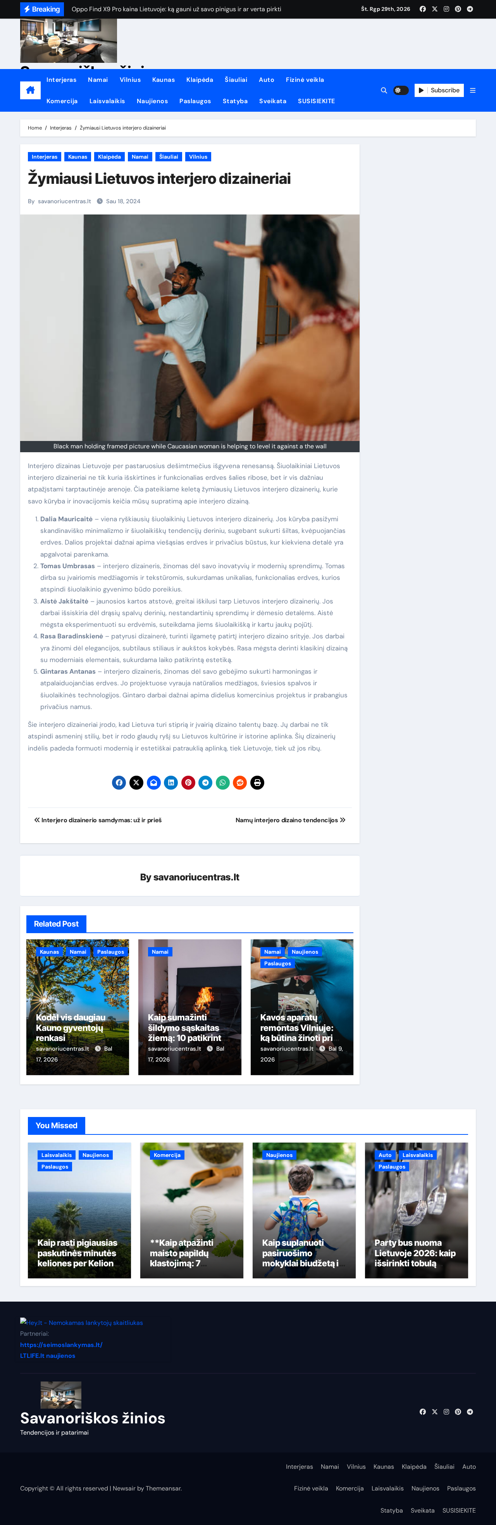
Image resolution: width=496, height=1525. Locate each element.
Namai (98, 80)
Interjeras (61, 80)
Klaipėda (199, 80)
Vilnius (130, 80)
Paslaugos (195, 101)
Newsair (124, 1488)
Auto (266, 80)
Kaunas (163, 80)
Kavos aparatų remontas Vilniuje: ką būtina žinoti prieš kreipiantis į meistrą (301, 1032)
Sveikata (272, 101)
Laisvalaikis (107, 101)
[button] (473, 90)
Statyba (235, 101)
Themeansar (163, 1488)
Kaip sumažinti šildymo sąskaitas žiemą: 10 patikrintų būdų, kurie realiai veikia (187, 1037)
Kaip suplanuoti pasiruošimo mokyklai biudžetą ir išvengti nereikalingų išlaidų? (304, 1263)
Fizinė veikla (305, 80)
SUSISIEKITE (316, 101)
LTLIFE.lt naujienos (48, 1356)
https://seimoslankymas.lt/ (61, 1344)
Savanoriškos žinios (92, 1418)
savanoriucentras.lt (64, 201)
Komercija (62, 101)
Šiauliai (236, 80)
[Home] (30, 90)
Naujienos (152, 101)
